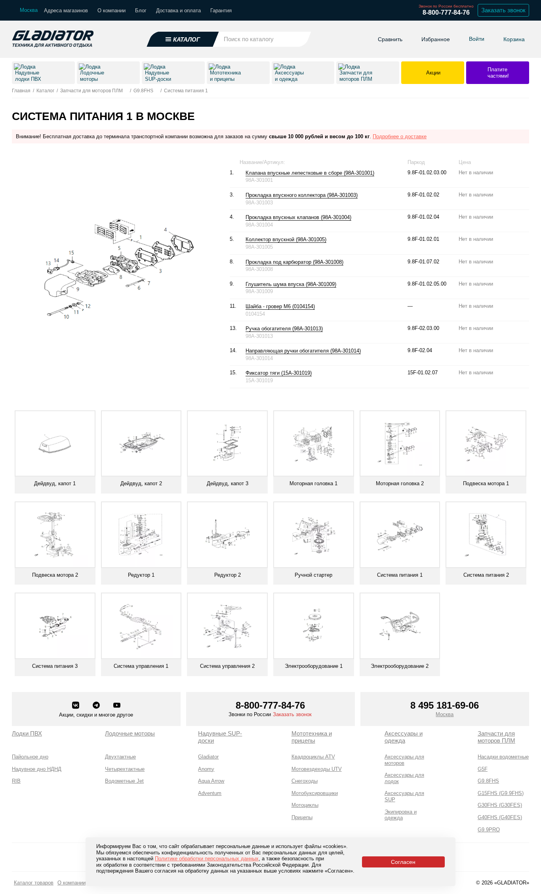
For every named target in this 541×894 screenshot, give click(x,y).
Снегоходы (304, 781)
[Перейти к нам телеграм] (97, 706)
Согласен (403, 862)
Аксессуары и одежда (404, 737)
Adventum (209, 793)
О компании (111, 10)
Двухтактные (120, 757)
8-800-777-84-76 (446, 12)
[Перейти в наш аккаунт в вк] (76, 706)
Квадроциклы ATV (313, 757)
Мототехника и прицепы (311, 737)
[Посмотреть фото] (378, 173)
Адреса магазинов (66, 10)
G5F (483, 769)
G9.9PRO (489, 830)
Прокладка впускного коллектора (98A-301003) (302, 195)
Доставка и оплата (178, 10)
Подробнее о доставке (400, 136)
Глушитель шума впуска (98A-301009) (291, 284)
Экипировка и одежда (401, 815)
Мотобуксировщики (314, 793)
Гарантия (221, 10)
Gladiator (208, 757)
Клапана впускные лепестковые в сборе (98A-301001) (310, 173)
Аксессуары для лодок (404, 778)
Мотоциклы (304, 805)
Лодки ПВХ (27, 733)
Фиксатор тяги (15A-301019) (279, 373)
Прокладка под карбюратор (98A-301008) (294, 262)
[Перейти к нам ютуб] (116, 706)
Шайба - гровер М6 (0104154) (280, 306)
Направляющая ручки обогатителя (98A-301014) (303, 351)
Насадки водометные (503, 757)
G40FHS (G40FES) (500, 817)
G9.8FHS (488, 781)
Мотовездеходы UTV (316, 769)
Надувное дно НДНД (36, 769)
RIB (16, 781)
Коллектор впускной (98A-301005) (286, 239)
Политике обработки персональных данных (207, 859)
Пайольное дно (30, 757)
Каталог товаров (33, 883)
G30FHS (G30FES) (500, 805)
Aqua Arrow (211, 781)
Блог (141, 10)
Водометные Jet (124, 781)
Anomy (206, 769)
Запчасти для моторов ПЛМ (496, 737)
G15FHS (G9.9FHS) (501, 793)
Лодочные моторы (130, 733)
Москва (444, 714)
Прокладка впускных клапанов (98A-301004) (298, 217)
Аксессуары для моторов (404, 760)
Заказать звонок (503, 10)
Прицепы (301, 817)
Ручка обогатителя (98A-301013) (284, 329)
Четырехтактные (125, 769)
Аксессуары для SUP (404, 796)
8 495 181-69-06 (444, 705)
